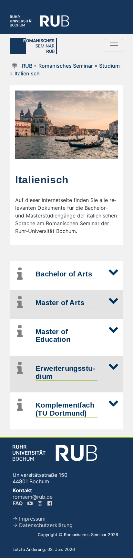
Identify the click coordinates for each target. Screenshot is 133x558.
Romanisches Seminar (65, 66)
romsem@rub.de (33, 497)
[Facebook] (50, 503)
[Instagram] (41, 503)
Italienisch (27, 73)
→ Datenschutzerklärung (43, 525)
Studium (109, 66)
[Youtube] (31, 503)
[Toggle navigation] (114, 45)
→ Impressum (29, 518)
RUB (27, 66)
